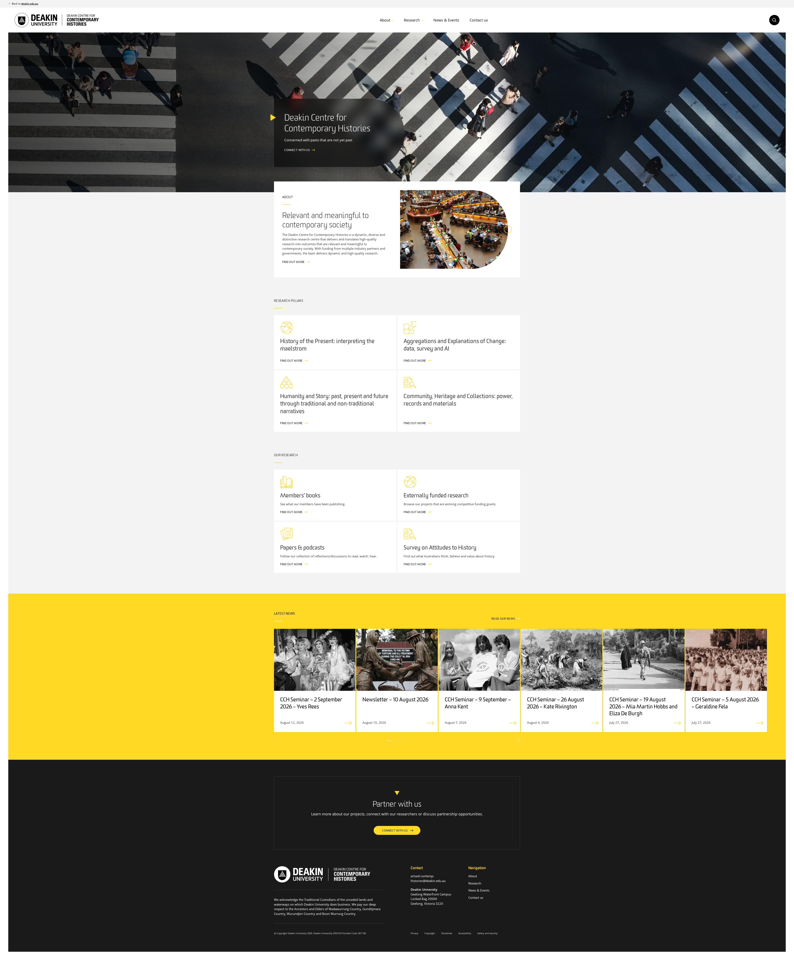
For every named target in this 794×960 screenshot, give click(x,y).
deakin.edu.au (29, 3)
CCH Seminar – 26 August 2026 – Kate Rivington (555, 703)
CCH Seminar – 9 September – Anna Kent (478, 703)
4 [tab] (405, 740)
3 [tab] (400, 740)
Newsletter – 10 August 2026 (395, 700)
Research (412, 20)
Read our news (503, 618)
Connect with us (297, 150)
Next (518, 740)
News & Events (446, 20)
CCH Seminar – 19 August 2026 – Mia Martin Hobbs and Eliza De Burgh (643, 707)
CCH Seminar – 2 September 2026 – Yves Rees (311, 703)
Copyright (430, 933)
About (385, 20)
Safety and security (487, 933)
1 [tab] (389, 740)
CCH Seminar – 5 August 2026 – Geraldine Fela (725, 703)
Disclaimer (446, 933)
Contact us (479, 20)
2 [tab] (394, 740)
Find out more (293, 262)
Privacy (414, 933)
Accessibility (464, 933)
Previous (275, 740)
